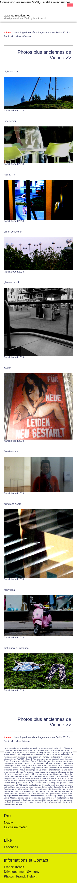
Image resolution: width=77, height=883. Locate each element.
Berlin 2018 (62, 32)
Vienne (27, 36)
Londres (17, 36)
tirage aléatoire (45, 32)
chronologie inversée (24, 32)
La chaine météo (15, 827)
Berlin (7, 36)
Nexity (8, 822)
